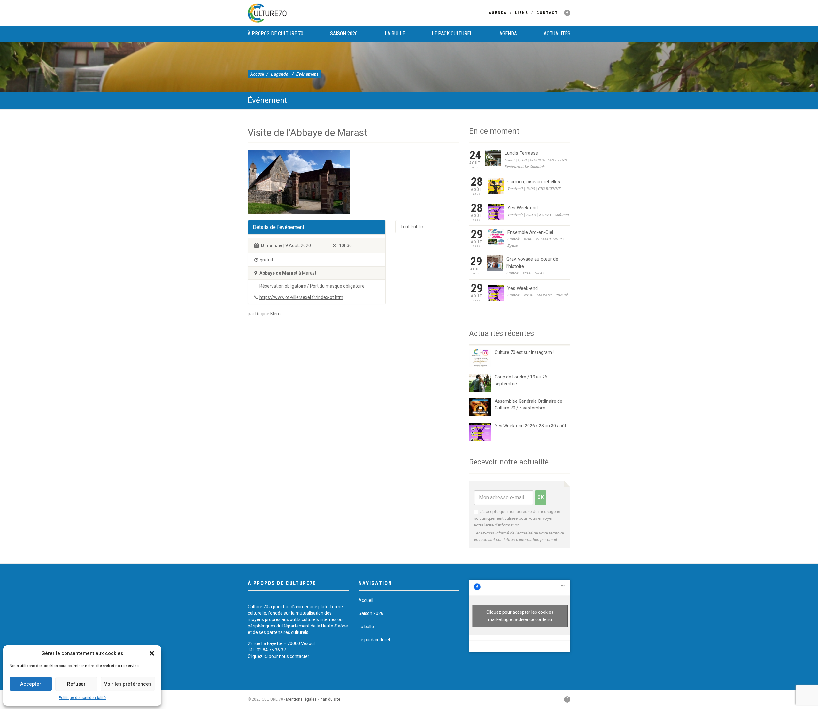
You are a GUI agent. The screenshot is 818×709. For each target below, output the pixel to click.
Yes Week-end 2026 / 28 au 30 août (530, 425)
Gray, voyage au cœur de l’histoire (532, 262)
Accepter (30, 684)
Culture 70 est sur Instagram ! (524, 352)
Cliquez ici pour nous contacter (278, 656)
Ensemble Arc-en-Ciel (530, 232)
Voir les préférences (127, 684)
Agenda (498, 13)
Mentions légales (301, 699)
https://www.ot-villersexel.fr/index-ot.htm (301, 297)
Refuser (76, 684)
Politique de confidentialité (82, 698)
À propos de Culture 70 (275, 33)
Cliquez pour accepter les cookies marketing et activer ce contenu (519, 616)
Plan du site (330, 699)
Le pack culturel (452, 33)
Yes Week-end (522, 208)
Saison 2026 (344, 33)
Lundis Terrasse (521, 153)
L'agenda (279, 74)
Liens (521, 13)
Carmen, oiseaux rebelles (533, 181)
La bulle (395, 33)
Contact (547, 13)
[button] (152, 653)
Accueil (257, 74)
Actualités (557, 33)
